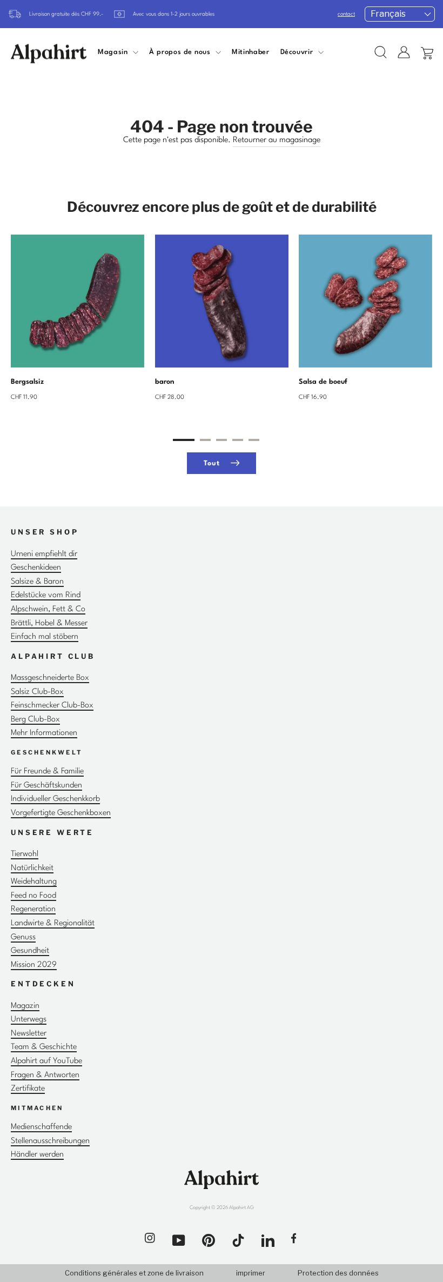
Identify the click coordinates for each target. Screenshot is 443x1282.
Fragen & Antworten (45, 1075)
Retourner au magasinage (276, 140)
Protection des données (338, 1272)
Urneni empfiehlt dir (44, 554)
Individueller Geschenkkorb (55, 799)
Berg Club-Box (35, 720)
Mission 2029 (34, 965)
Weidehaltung (34, 882)
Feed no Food (33, 896)
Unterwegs (28, 1020)
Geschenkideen (36, 568)
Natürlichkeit (32, 868)
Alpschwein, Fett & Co (48, 609)
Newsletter (28, 1034)
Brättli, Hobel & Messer (49, 623)
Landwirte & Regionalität (53, 923)
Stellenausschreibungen (50, 1141)
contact (346, 14)
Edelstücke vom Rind (45, 595)
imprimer (250, 1272)
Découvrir (298, 52)
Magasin (114, 52)
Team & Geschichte (44, 1047)
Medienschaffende (41, 1127)
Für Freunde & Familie (47, 771)
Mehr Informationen (44, 733)
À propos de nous (181, 52)
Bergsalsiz (27, 381)
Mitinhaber (250, 52)
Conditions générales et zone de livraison (134, 1272)
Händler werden (37, 1155)
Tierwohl (24, 854)
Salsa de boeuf (323, 381)
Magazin (25, 1006)
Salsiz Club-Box (37, 692)
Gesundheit (30, 951)
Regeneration (33, 909)
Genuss (23, 937)
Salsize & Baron (37, 582)
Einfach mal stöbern (44, 637)
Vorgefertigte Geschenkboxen (61, 813)
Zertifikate (28, 1089)
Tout (212, 464)
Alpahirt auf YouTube (46, 1061)
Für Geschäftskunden (46, 786)
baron (164, 381)
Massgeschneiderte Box (50, 678)
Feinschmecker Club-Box (52, 706)
